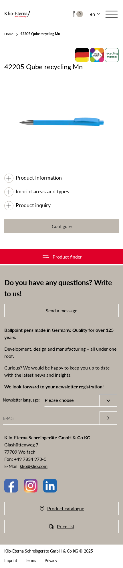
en (92, 14)
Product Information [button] (39, 177)
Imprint (10, 560)
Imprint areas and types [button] (42, 191)
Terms (31, 560)
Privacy (51, 560)
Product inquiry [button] (33, 205)
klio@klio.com (33, 466)
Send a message (61, 310)
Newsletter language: (21, 400)
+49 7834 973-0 (30, 459)
